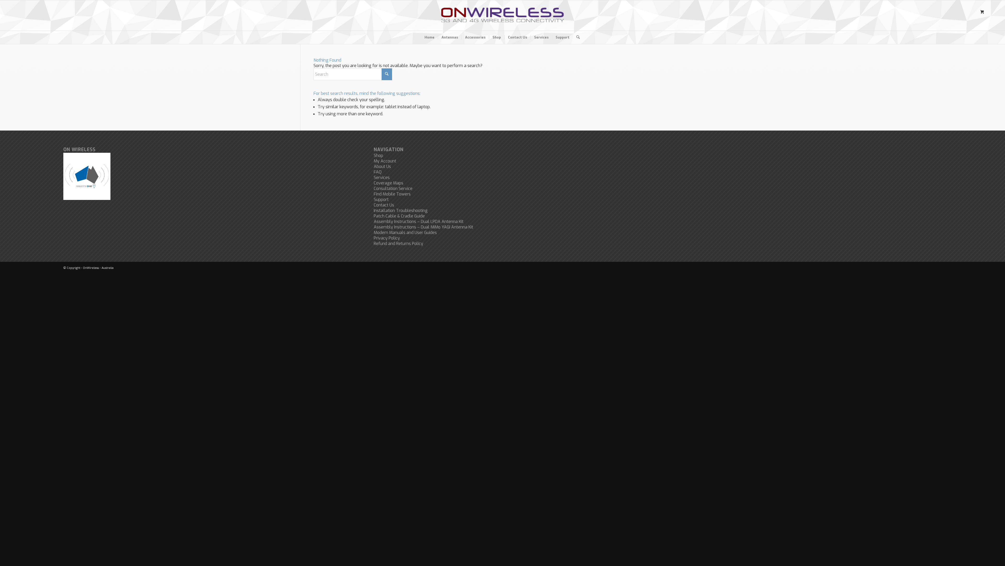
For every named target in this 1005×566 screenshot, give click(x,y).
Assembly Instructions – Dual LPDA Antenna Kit (419, 221)
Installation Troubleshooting (401, 210)
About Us (382, 166)
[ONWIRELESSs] (502, 15)
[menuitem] (429, 37)
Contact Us (384, 205)
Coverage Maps (388, 183)
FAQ (378, 172)
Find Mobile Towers (392, 194)
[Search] (576, 37)
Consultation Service (393, 188)
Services (382, 177)
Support (381, 199)
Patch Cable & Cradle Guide (399, 216)
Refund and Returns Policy (398, 243)
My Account (385, 161)
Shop (378, 155)
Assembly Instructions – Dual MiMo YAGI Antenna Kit (423, 227)
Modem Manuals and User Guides (405, 232)
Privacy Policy (387, 238)
